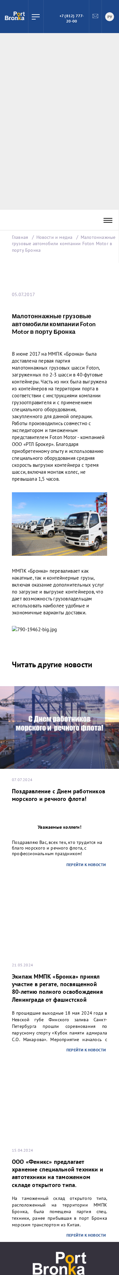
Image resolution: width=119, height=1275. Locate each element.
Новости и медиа (55, 237)
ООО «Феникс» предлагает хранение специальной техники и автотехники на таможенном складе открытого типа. (57, 1173)
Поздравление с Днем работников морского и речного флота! (58, 795)
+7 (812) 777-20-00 (72, 18)
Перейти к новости (86, 864)
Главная (20, 237)
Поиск (48, 16)
